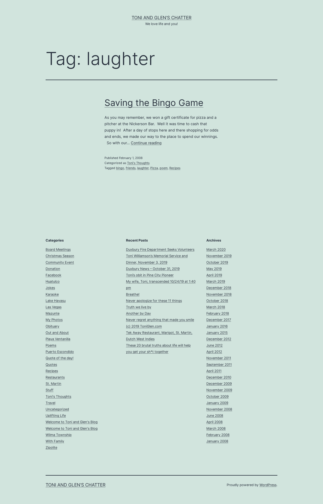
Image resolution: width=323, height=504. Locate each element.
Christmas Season (60, 256)
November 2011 (218, 358)
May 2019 (214, 269)
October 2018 (217, 301)
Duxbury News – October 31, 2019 (153, 269)
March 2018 (215, 307)
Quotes (51, 365)
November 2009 (219, 390)
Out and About (57, 333)
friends (131, 168)
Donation (53, 269)
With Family (55, 441)
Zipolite (51, 447)
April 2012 (214, 352)
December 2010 (218, 377)
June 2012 (214, 345)
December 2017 (218, 320)
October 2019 (217, 262)
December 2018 (218, 288)
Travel (50, 403)
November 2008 (219, 409)
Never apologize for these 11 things (154, 301)
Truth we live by (138, 307)
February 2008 (218, 435)
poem (164, 168)
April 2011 (214, 371)
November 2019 (219, 256)
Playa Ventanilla (58, 339)
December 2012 (218, 339)
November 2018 (219, 294)
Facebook (53, 275)
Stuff (49, 390)
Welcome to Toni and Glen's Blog (72, 422)
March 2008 (216, 428)
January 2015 (217, 333)
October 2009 (217, 396)
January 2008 (217, 441)
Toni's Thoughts (138, 163)
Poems (51, 345)
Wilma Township (59, 435)
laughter (143, 168)
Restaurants (55, 377)
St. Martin (53, 384)
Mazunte (52, 313)
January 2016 (217, 326)
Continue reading (146, 143)
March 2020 (216, 249)
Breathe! (132, 294)
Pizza (154, 168)
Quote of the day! (59, 358)
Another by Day (138, 313)
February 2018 (217, 313)
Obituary (52, 326)
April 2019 (214, 275)
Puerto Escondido (60, 352)
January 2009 (217, 403)
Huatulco (53, 281)
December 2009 (219, 384)
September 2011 (219, 365)
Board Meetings (58, 249)
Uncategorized (57, 409)
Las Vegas (53, 307)
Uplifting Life (56, 416)
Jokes (50, 288)
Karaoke (52, 294)
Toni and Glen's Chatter (161, 17)
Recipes (174, 168)
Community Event (60, 262)
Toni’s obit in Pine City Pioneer (150, 275)
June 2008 (214, 416)
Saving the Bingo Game (153, 102)
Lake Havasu (56, 301)
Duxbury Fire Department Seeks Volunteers (160, 249)
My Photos (54, 320)
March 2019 (215, 281)
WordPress (267, 485)
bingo (120, 168)
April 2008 (214, 422)
